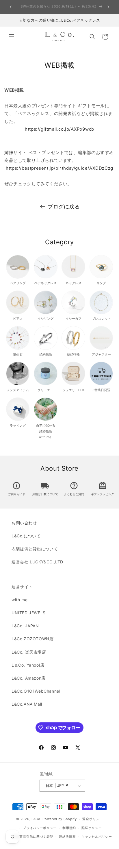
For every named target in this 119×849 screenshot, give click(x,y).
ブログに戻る (64, 207)
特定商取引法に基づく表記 (33, 837)
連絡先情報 (67, 837)
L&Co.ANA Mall (27, 704)
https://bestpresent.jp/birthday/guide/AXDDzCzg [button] (59, 168)
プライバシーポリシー (40, 828)
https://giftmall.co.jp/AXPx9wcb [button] (59, 129)
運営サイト (22, 586)
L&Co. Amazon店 (29, 678)
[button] (11, 36)
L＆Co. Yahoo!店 (28, 665)
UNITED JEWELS (29, 612)
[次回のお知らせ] (108, 7)
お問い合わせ (24, 522)
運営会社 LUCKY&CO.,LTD (37, 561)
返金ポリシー (92, 819)
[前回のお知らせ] (10, 7)
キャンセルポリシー (96, 837)
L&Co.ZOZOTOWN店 (32, 638)
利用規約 (69, 828)
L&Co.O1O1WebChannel (36, 691)
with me (19, 599)
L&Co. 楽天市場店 (29, 652)
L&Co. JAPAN (25, 625)
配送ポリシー (91, 828)
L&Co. (36, 819)
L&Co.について (26, 535)
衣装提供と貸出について (35, 548)
